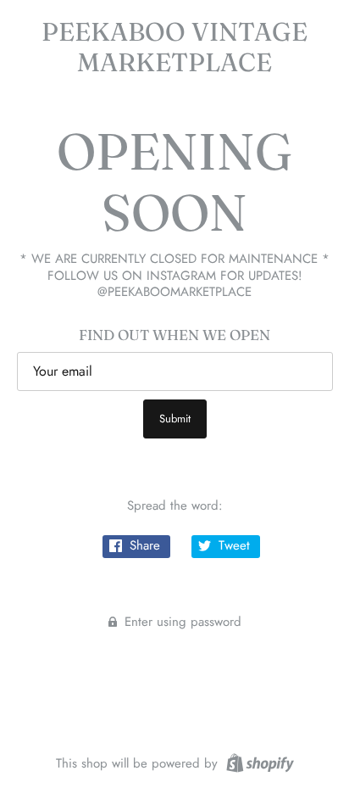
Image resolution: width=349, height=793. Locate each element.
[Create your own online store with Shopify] (258, 761)
